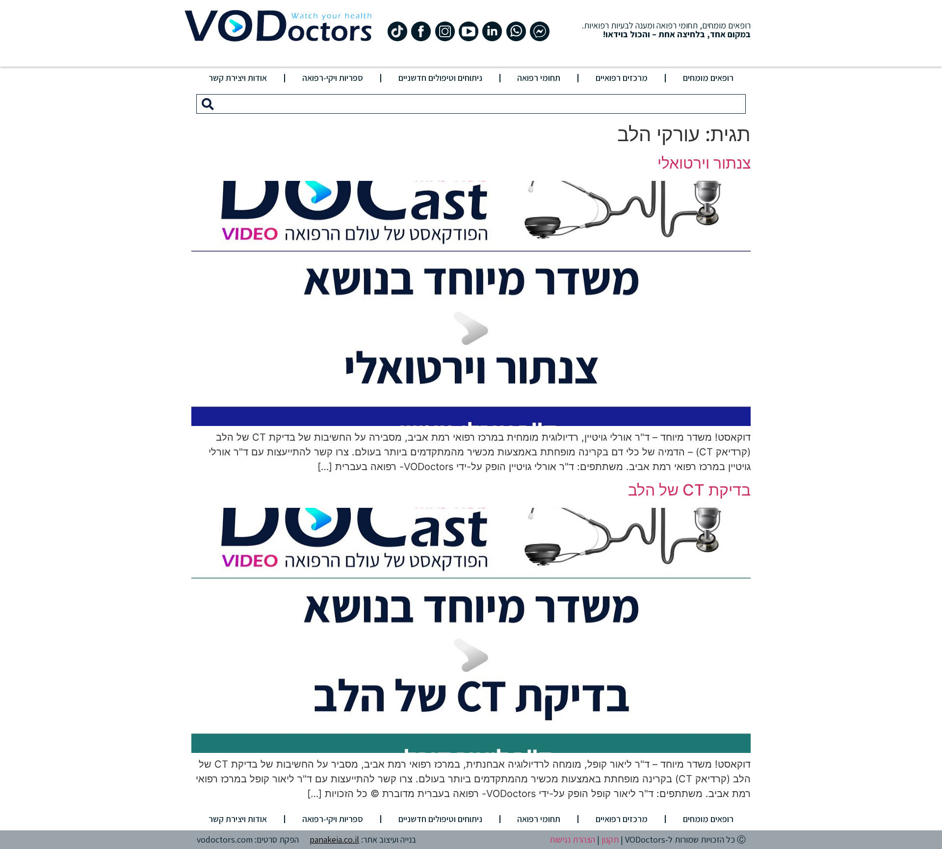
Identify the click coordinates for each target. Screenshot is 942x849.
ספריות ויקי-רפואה (332, 77)
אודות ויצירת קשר (238, 77)
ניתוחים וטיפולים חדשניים (440, 77)
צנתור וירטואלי (704, 163)
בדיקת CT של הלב (689, 489)
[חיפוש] (208, 104)
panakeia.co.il (334, 839)
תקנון (610, 839)
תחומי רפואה (538, 77)
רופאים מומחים (708, 77)
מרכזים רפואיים (622, 77)
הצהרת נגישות (572, 839)
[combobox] (482, 104)
